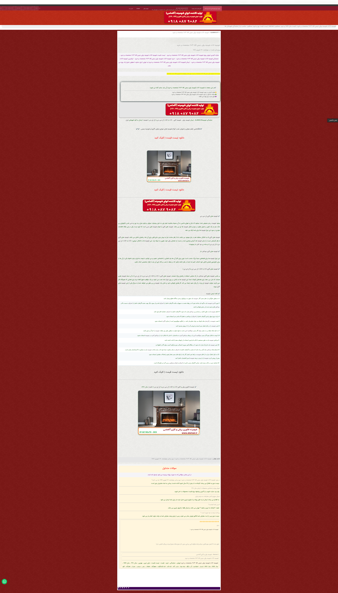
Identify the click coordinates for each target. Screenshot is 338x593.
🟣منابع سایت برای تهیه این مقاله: (208, 97)
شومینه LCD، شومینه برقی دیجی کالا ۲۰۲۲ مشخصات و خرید (199, 563)
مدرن (131, 223)
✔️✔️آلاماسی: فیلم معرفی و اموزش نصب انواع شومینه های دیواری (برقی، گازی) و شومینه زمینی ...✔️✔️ (169, 129)
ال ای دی (152, 120)
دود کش (199, 244)
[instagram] (126, 588)
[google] (122, 588)
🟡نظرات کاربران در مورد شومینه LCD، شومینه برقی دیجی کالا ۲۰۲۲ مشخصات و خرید (194, 92)
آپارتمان (207, 321)
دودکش (204, 251)
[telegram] (128, 588)
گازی (175, 120)
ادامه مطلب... (215, 459)
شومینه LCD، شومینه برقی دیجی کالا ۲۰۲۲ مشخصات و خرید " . (204, 530)
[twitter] (120, 588)
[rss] (124, 588)
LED (166, 120)
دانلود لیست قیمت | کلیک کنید (169, 138)
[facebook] (118, 588)
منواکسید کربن (189, 330)
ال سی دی (160, 120)
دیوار (167, 279)
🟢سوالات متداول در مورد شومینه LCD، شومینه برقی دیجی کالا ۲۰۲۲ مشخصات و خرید (194, 94)
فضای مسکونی (173, 363)
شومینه (188, 120)
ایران (127, 120)
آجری (213, 303)
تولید (199, 330)
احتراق (162, 303)
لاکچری (187, 387)
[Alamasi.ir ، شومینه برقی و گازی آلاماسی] (190, 23)
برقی (183, 120)
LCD (171, 120)
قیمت (150, 387)
